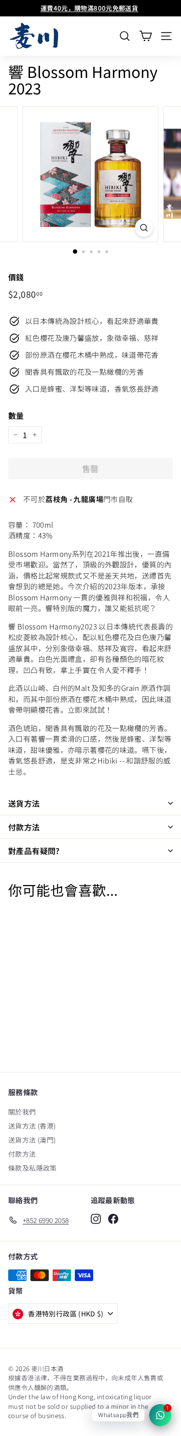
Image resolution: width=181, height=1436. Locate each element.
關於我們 (22, 1111)
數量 (16, 415)
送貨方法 (24, 803)
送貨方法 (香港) (32, 1125)
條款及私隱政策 (32, 1168)
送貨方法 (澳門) (32, 1140)
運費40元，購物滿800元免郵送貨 (89, 8)
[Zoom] (144, 227)
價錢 (16, 277)
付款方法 (24, 827)
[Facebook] (113, 1218)
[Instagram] (96, 1218)
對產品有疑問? (34, 850)
